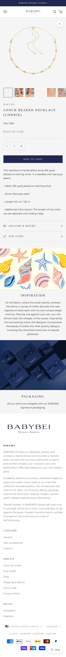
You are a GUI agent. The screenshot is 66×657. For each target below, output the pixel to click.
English (52, 627)
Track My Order (12, 565)
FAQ (6, 576)
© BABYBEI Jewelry (44, 634)
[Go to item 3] (30, 92)
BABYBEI (9, 104)
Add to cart (33, 159)
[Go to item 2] (19, 92)
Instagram (9, 610)
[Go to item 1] (8, 92)
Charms (8, 548)
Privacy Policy (11, 593)
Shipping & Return (14, 582)
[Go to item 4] (40, 92)
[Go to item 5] (51, 92)
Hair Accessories (13, 542)
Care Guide (9, 587)
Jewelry (7, 537)
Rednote (8, 616)
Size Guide (9, 571)
